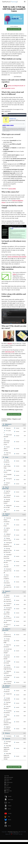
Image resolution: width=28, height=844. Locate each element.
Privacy (7, 784)
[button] (24, 1)
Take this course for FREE (14, 29)
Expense (9, 777)
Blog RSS (8, 789)
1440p (14, 274)
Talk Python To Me (9, 351)
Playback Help (9, 790)
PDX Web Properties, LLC (14, 831)
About (7, 792)
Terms (7, 785)
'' (10, 2)
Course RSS (8, 787)
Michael (10, 343)
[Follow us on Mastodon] (14, 822)
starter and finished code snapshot (17, 256)
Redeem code (8, 779)
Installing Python (9, 782)
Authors (7, 780)
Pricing (7, 775)
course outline (12, 188)
